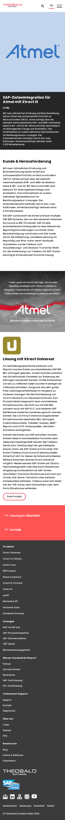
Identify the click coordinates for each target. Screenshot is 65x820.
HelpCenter (9, 710)
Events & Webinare (13, 755)
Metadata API (10, 601)
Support (7, 700)
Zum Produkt (14, 496)
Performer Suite (11, 607)
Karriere (7, 730)
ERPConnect (9, 570)
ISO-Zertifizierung (12, 685)
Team (6, 724)
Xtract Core (9, 565)
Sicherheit (39, 805)
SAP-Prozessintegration (16, 633)
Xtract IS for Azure (12, 583)
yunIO (6, 595)
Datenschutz (10, 805)
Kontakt (7, 705)
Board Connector (12, 577)
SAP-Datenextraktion (14, 638)
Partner (7, 664)
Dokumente (9, 760)
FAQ (5, 735)
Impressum (25, 805)
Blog (5, 749)
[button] (52, 5)
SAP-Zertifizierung (12, 680)
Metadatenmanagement (16, 650)
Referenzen (9, 675)
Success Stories (11, 669)
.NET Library (9, 643)
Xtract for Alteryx (12, 558)
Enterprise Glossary (13, 613)
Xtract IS (7, 589)
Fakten (50, 805)
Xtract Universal (11, 552)
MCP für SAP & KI (11, 627)
